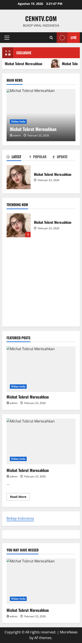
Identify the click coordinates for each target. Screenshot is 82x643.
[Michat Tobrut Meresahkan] (41, 369)
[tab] (18, 157)
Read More (20, 497)
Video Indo (18, 121)
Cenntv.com (41, 18)
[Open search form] (51, 37)
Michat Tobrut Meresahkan (19, 177)
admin (17, 135)
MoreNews (69, 632)
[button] (7, 37)
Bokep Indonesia (20, 518)
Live (74, 37)
